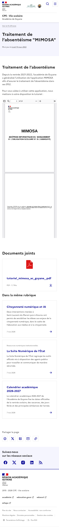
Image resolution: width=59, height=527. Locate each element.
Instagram (23, 462)
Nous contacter (19, 510)
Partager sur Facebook (5, 438)
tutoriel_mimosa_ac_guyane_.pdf (29, 278)
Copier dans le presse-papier (35, 438)
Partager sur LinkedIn (20, 438)
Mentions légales (8, 515)
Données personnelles (25, 515)
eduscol (40, 497)
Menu (55, 4)
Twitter (14, 462)
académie (6, 497)
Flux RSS (34, 520)
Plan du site (6, 510)
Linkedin (32, 462)
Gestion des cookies (45, 515)
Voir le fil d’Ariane (9, 26)
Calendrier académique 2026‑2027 (22, 389)
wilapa (5, 503)
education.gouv (24, 497)
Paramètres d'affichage (15, 520)
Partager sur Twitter (12, 438)
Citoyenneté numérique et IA (26, 307)
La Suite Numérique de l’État (26, 351)
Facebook (5, 462)
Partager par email (28, 438)
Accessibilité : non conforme (39, 510)
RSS (40, 462)
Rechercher (47, 4)
